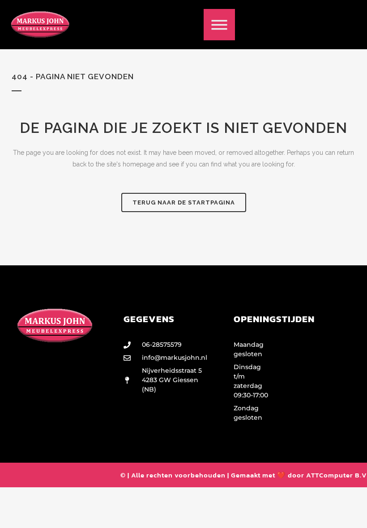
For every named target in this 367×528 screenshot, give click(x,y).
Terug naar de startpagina (183, 202)
